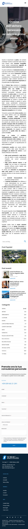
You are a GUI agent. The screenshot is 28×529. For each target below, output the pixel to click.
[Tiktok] (13, 517)
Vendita (5, 490)
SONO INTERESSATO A (6, 415)
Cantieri (5, 492)
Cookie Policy (6, 503)
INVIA (14, 445)
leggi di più (12, 278)
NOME (3, 389)
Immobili (5, 480)
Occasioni (5, 495)
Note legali (5, 507)
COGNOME (4, 396)
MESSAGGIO (4, 428)
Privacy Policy (6, 505)
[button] (25, 2)
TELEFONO (4, 409)
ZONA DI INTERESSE (6, 422)
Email (3, 402)
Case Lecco (5, 510)
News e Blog (6, 482)
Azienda (5, 477)
